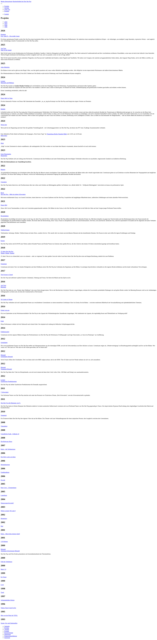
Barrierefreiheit (8, 633)
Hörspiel (3, 355)
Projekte (6, 6)
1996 (5, 27)
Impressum (7, 634)
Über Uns (7, 9)
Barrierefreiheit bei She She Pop (22, 1)
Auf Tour (3, 48)
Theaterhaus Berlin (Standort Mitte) (57, 134)
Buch (2, 193)
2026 (5, 22)
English (6, 14)
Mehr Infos (4, 135)
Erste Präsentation (6, 154)
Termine (6, 8)
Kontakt (6, 11)
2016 (5, 23)
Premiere (3, 34)
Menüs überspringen (6, 1)
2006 (5, 25)
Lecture (3, 81)
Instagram (7, 637)
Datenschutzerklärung (10, 636)
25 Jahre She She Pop (7, 251)
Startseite (7, 626)
